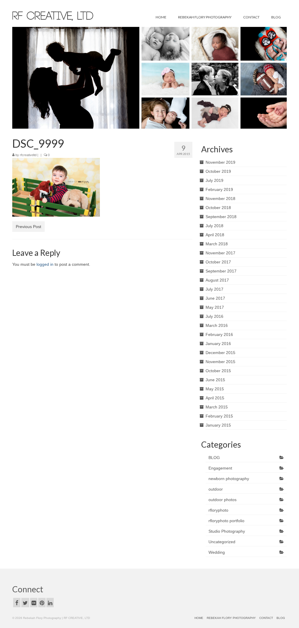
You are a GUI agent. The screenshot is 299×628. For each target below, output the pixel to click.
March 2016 (217, 325)
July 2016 (214, 316)
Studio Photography (226, 531)
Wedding (216, 552)
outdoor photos (222, 499)
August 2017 (217, 280)
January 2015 (218, 425)
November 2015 (220, 361)
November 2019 (220, 162)
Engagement (220, 468)
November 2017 (220, 253)
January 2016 (218, 343)
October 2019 (218, 171)
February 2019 (219, 189)
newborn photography (228, 478)
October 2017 (218, 262)
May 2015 (215, 389)
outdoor (215, 489)
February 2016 (219, 334)
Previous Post (28, 226)
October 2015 (218, 370)
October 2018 (218, 207)
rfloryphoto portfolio (226, 520)
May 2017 (215, 307)
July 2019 (214, 180)
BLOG (214, 457)
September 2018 (221, 216)
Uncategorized (221, 541)
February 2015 (219, 416)
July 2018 (214, 225)
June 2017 (215, 298)
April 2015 (215, 398)
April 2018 (215, 234)
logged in (44, 264)
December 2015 (220, 352)
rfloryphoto (218, 510)
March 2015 (217, 407)
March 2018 (217, 243)
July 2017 (214, 289)
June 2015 (215, 379)
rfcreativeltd (28, 155)
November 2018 (220, 198)
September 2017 (221, 271)
